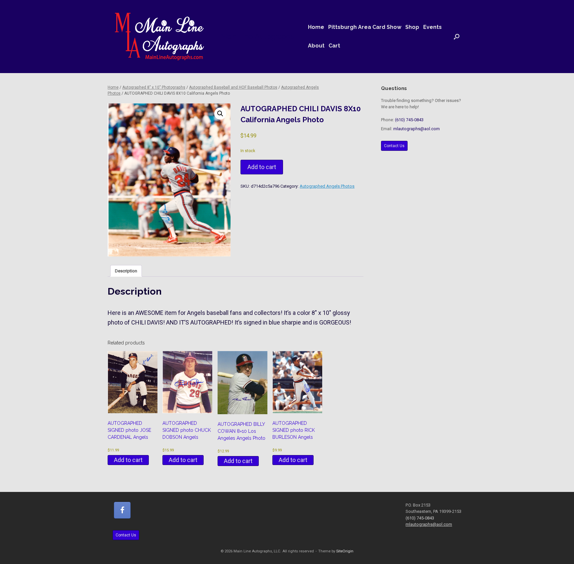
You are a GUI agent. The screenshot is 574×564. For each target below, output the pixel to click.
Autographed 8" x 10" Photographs (153, 87)
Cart (334, 46)
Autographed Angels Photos (327, 186)
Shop (412, 27)
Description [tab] (126, 270)
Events (432, 27)
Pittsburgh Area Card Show (364, 27)
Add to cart (261, 166)
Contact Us (394, 145)
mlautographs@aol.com (416, 128)
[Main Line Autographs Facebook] (122, 510)
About (316, 46)
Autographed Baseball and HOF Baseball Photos (233, 87)
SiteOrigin (344, 551)
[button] (456, 36)
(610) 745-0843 (409, 119)
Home (316, 27)
